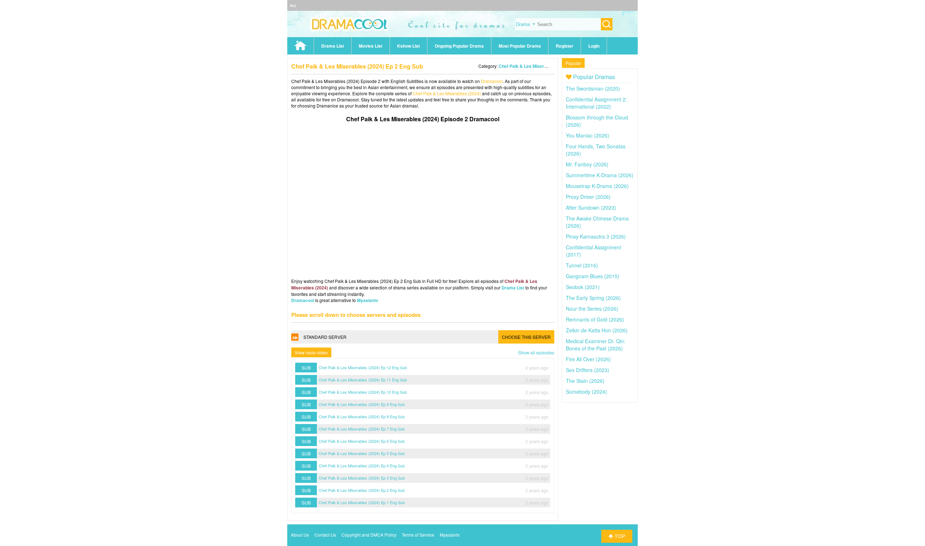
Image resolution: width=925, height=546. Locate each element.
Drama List (332, 46)
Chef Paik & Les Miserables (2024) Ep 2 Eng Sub (362, 490)
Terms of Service (418, 535)
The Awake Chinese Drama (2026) (597, 222)
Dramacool (492, 81)
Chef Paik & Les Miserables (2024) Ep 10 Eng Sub (363, 392)
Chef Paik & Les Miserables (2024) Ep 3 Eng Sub (362, 478)
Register (564, 46)
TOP (619, 536)
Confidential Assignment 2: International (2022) (596, 103)
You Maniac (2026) (587, 135)
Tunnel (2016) (582, 265)
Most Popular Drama (520, 46)
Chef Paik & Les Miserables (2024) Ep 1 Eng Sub (362, 502)
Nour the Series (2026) (592, 308)
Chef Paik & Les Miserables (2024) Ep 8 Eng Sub (362, 416)
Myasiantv (367, 300)
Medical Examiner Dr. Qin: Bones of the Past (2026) (595, 344)
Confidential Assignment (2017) (593, 251)
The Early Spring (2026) (593, 297)
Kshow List (408, 46)
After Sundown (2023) (591, 207)
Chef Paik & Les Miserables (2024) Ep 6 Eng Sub (362, 441)
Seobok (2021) (583, 287)
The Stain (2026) (585, 380)
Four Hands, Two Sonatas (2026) (595, 150)
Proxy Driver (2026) (588, 196)
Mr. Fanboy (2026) (587, 164)
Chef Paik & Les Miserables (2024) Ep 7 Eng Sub (362, 429)
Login (593, 46)
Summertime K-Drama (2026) (599, 175)
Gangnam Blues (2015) (592, 276)
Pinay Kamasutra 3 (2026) (596, 236)
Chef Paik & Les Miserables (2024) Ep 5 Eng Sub (362, 453)
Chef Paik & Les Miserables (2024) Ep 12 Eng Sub (363, 367)
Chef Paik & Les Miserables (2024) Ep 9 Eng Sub (362, 404)
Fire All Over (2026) (588, 359)
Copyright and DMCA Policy (368, 535)
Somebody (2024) (586, 391)
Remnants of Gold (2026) (595, 319)
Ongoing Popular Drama (459, 46)
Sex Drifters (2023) (587, 370)
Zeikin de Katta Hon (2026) (597, 330)
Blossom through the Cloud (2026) (597, 121)
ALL (293, 5)
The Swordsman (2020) (593, 88)
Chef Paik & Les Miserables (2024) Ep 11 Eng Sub (363, 380)
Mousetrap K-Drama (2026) (597, 185)
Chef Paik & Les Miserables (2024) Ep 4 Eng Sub (362, 465)
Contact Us (325, 535)
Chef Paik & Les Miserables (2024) (534, 66)
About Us (300, 535)
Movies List (370, 46)
